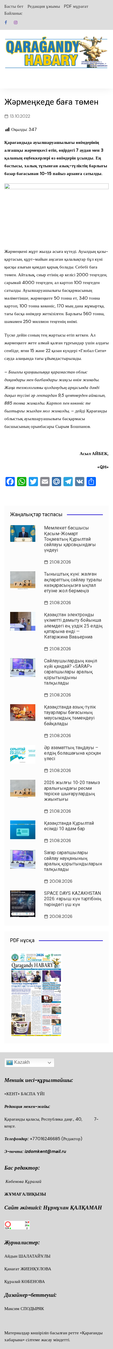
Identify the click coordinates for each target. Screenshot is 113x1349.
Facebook (5, 22)
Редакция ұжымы (44, 6)
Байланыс (13, 13)
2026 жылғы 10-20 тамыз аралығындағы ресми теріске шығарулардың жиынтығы (72, 791)
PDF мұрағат (76, 6)
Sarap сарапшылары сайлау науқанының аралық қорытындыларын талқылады (73, 861)
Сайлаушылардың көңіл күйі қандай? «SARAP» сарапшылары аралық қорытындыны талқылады (70, 672)
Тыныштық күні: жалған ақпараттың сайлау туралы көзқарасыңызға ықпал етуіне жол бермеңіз (73, 582)
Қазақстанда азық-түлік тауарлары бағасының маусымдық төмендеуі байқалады (70, 715)
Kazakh (21, 1062)
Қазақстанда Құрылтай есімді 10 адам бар (69, 825)
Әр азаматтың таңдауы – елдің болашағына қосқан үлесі (72, 753)
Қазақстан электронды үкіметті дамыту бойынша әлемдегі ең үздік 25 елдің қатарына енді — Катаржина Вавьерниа (73, 626)
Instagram (15, 22)
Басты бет (13, 6)
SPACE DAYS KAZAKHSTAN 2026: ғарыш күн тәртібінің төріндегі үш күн (72, 898)
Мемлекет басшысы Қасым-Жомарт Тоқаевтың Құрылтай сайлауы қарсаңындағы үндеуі (70, 539)
